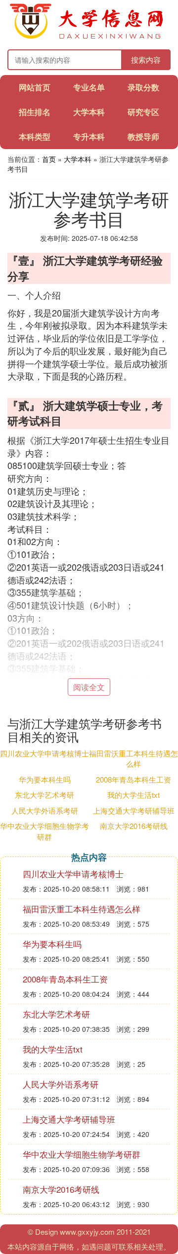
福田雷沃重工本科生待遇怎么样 (133, 758)
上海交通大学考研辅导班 (134, 810)
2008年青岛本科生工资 (133, 779)
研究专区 (143, 112)
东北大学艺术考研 (44, 794)
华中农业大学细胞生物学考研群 (44, 831)
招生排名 (34, 112)
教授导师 (143, 136)
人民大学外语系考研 (44, 810)
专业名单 (89, 87)
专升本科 (89, 136)
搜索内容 (146, 59)
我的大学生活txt (133, 794)
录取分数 (143, 87)
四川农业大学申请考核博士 (44, 753)
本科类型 (34, 136)
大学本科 (89, 112)
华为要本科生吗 (45, 779)
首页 (49, 159)
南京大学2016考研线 (134, 826)
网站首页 (34, 87)
